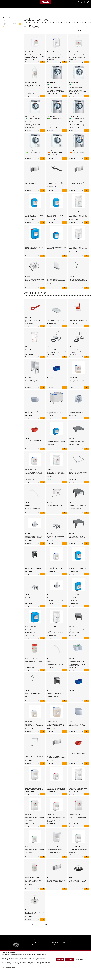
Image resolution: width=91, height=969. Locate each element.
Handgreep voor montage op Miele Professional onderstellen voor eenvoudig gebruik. (78, 280)
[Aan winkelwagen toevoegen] (42, 62)
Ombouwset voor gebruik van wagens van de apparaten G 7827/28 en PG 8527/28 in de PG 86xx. (56, 183)
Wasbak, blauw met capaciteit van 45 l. (77, 692)
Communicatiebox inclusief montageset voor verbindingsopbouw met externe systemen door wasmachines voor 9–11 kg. (56, 281)
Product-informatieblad (56, 84)
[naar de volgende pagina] (48, 924)
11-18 (46, 924)
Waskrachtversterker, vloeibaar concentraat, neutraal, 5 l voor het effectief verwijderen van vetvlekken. (34, 851)
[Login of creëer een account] (81, 2)
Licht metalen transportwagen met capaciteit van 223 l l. (78, 412)
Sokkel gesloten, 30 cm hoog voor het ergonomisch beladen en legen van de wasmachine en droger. (33, 412)
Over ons (34, 942)
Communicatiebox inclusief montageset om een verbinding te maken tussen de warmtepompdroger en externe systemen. (78, 183)
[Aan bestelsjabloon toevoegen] (39, 62)
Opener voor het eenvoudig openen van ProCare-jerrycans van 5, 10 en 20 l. (33, 321)
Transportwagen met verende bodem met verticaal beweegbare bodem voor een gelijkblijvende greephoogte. (56, 412)
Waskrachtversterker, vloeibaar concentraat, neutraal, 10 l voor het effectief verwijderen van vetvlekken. (78, 851)
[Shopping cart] (87, 2)
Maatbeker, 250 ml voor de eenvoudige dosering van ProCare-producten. (33, 350)
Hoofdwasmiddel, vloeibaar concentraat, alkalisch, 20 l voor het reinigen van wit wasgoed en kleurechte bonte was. (55, 725)
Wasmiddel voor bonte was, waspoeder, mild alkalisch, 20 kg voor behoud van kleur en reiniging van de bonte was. (78, 788)
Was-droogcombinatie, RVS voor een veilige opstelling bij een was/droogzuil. (78, 473)
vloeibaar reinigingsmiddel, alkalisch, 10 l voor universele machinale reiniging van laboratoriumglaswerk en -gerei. (56, 56)
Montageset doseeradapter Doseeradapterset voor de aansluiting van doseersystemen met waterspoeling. (56, 599)
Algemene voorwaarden (37, 944)
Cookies (13, 967)
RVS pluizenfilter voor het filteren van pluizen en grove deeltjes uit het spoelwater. (33, 382)
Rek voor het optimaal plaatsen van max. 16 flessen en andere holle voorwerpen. (34, 280)
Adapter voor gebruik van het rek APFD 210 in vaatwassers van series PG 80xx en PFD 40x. (78, 881)
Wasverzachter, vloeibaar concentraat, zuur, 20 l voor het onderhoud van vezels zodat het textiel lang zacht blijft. (34, 247)
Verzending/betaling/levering (58, 942)
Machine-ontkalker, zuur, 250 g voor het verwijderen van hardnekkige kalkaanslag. (34, 662)
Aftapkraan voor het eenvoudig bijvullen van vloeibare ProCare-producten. (78, 321)
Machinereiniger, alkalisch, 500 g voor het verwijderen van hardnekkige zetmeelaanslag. (34, 881)
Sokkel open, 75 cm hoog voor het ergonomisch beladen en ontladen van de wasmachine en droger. (34, 568)
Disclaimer (54, 944)
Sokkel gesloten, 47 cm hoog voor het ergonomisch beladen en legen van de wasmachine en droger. (77, 725)
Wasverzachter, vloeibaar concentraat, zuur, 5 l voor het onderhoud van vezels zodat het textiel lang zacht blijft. (56, 247)
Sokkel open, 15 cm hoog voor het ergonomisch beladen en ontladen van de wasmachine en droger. (78, 443)
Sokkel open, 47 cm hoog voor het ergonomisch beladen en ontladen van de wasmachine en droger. (78, 631)
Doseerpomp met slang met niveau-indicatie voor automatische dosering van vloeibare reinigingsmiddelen (78, 351)
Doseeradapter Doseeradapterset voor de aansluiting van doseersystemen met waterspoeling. (34, 537)
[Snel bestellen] (84, 2)
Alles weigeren (69, 959)
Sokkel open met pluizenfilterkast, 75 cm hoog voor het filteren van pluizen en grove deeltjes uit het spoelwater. (56, 695)
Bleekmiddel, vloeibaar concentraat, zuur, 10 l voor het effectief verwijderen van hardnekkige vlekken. (56, 215)
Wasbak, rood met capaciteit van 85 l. (34, 440)
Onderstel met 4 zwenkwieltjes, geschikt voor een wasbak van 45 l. (55, 537)
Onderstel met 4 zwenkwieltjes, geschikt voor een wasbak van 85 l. (34, 598)
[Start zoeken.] (78, 2)
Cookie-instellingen (79, 959)
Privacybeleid (8, 967)
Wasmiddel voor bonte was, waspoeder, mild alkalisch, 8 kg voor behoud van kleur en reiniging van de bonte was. (56, 851)
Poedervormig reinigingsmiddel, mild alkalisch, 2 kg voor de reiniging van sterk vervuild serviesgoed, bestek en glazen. (34, 87)
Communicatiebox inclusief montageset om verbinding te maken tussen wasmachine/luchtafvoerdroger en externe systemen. (34, 184)
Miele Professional (56, 949)
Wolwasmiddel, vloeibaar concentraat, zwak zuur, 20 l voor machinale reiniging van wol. (78, 818)
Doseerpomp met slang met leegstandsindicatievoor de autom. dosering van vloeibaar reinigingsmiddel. (56, 351)
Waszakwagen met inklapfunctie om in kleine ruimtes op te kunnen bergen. (55, 506)
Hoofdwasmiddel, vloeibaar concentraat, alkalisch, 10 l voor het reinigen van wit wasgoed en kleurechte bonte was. (77, 382)
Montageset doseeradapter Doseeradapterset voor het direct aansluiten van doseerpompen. (34, 507)
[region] (45, 959)
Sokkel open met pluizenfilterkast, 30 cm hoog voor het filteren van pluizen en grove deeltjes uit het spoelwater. (78, 507)
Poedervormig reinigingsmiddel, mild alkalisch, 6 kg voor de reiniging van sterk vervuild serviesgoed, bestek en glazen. (77, 56)
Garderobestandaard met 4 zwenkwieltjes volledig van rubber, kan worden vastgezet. (34, 756)
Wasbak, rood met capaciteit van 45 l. (77, 753)
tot (11, 23)
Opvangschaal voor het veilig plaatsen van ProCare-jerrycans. (56, 321)
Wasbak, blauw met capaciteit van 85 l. (56, 378)
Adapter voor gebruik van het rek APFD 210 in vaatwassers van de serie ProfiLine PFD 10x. (34, 913)
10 (43, 924)
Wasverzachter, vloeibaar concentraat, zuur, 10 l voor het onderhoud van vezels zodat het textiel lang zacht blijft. (34, 215)
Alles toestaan (60, 959)
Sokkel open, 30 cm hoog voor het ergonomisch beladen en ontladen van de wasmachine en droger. (78, 537)
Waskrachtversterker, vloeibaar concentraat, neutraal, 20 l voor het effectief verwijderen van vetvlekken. (34, 819)
